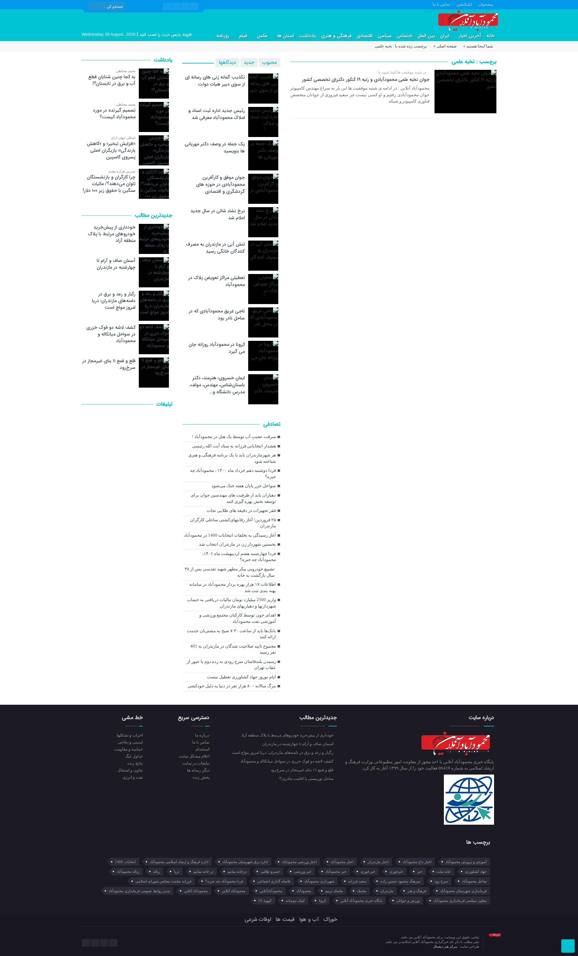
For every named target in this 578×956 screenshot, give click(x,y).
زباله (156, 871)
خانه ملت (444, 871)
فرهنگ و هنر (416, 891)
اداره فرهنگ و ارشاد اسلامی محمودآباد (179, 862)
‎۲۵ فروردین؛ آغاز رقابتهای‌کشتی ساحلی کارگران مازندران (233, 523)
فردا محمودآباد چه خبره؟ (224, 881)
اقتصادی (365, 35)
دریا (176, 871)
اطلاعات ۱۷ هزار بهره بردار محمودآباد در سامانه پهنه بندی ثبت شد (232, 587)
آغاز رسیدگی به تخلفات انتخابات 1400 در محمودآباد (230, 535)
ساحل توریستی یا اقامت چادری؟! (306, 778)
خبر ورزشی (302, 871)
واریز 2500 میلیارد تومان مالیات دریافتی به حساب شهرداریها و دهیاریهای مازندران (231, 602)
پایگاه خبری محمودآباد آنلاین (361, 901)
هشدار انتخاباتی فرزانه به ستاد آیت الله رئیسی (234, 445)
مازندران (386, 891)
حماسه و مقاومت (128, 749)
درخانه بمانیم (237, 871)
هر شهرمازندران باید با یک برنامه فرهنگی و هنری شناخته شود (232, 458)
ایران (444, 35)
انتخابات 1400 (125, 862)
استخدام (202, 749)
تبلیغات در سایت (195, 763)
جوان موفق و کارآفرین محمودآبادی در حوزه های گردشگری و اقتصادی (220, 184)
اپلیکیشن (464, 4)
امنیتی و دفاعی (130, 742)
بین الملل (426, 35)
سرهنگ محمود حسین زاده (400, 881)
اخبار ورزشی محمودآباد (299, 862)
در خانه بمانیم (203, 871)
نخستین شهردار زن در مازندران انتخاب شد (237, 544)
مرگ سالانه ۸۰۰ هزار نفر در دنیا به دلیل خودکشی (232, 685)
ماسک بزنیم (334, 891)
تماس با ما (441, 4)
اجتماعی (404, 35)
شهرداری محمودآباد (319, 881)
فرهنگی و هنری (336, 35)
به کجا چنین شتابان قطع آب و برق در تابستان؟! (111, 80)
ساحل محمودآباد (474, 881)
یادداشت (307, 35)
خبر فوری (368, 871)
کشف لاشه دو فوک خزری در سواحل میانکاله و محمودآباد (110, 334)
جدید (249, 62)
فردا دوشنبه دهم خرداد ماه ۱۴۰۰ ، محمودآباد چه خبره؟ (233, 473)
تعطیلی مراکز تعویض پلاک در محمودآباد (216, 281)
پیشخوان (485, 4)
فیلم (243, 35)
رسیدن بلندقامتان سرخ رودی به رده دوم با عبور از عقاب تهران (231, 664)
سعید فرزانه (357, 881)
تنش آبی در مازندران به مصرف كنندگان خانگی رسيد (215, 248)
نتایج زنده (135, 763)
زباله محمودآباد (128, 871)
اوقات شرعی (258, 919)
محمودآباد (303, 891)
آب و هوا (309, 919)
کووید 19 (265, 901)
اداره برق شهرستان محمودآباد (245, 862)
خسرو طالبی (270, 871)
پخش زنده (201, 777)
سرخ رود (441, 881)
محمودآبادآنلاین (271, 891)
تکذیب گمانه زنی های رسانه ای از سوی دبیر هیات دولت (215, 81)
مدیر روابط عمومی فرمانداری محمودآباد (139, 891)
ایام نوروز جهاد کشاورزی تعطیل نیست (241, 676)
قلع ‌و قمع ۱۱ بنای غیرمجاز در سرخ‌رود (108, 364)
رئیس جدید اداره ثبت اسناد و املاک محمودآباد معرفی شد (216, 114)
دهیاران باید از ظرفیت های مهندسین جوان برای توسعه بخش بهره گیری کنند (233, 498)
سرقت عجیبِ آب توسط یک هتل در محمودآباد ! (234, 436)
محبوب (269, 62)
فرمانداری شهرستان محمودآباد (463, 891)
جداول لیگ (134, 756)
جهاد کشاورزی (476, 871)
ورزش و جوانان (407, 901)
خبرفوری (396, 871)
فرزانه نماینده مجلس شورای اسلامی (163, 881)
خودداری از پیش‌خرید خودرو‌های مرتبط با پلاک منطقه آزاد (111, 234)
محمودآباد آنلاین (234, 891)
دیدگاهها (227, 62)
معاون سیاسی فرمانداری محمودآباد (460, 901)
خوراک (330, 919)
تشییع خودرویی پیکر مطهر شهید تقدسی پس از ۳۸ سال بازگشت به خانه (230, 572)
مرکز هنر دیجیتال (445, 946)
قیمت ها (285, 919)
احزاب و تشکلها (130, 735)
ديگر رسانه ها (198, 770)
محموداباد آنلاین (196, 891)
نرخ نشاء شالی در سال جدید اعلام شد (217, 214)
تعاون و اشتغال (130, 770)
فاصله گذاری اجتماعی (273, 881)
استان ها (285, 35)
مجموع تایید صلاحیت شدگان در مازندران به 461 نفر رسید (233, 649)
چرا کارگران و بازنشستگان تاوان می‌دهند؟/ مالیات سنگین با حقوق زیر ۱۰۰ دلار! (109, 184)
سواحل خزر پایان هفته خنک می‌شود (243, 485)
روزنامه (222, 35)
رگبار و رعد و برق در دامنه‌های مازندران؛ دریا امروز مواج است (113, 301)
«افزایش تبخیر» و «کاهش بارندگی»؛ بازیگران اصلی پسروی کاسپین (111, 150)
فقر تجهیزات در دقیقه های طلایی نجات (241, 510)
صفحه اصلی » (445, 46)
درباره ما (202, 735)
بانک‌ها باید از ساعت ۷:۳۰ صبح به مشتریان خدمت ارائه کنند (231, 634)
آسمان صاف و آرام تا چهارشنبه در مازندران (116, 264)
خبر (419, 871)
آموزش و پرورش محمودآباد (466, 862)
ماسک (361, 891)
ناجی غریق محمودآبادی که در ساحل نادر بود (217, 314)
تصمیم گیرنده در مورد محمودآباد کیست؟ (114, 113)
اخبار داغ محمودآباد (417, 862)
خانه (490, 35)
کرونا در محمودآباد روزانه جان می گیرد (217, 348)
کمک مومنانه (295, 901)
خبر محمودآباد (336, 871)
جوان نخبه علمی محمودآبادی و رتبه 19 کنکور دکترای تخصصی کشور (365, 79)
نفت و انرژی (132, 777)
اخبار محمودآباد (342, 862)
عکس (262, 35)
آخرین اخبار (470, 35)
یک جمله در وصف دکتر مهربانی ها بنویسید (215, 147)
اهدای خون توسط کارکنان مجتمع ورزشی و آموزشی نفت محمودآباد (237, 618)
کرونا (322, 901)
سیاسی (385, 35)
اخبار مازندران (378, 862)
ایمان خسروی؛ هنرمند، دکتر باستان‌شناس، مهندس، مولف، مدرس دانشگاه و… (217, 385)
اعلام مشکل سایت (194, 756)
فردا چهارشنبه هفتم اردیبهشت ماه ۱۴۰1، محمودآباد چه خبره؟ (239, 556)
